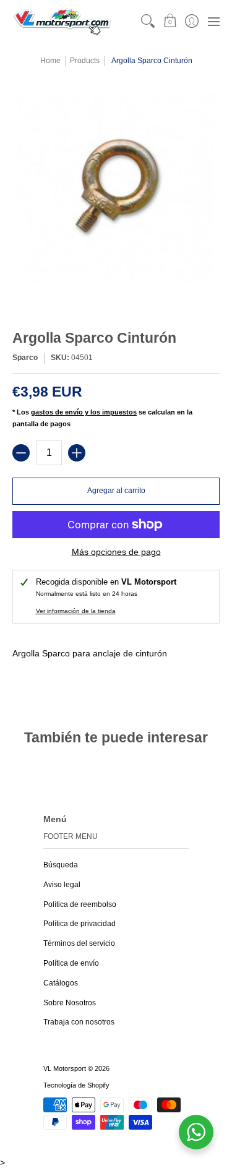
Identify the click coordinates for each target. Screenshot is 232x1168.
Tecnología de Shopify (76, 1085)
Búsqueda (60, 865)
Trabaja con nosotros (78, 1022)
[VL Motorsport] (61, 21)
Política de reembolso (79, 904)
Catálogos (60, 983)
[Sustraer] (21, 453)
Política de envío (71, 963)
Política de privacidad (79, 923)
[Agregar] (76, 453)
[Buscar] (148, 21)
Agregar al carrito (116, 490)
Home (50, 60)
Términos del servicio (79, 943)
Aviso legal (61, 884)
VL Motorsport (64, 1068)
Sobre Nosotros (69, 1002)
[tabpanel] (116, 667)
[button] (170, 21)
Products (85, 60)
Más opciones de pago (116, 552)
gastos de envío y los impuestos (84, 412)
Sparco (25, 357)
